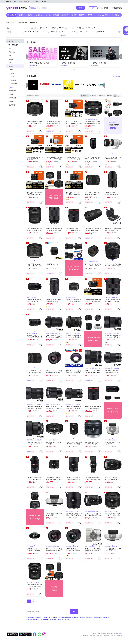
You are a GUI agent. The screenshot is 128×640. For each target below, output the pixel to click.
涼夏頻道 (65, 15)
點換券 (21, 15)
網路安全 (106, 635)
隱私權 (113, 635)
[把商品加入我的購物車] (41, 131)
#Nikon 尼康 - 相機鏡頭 (50, 617)
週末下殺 (82, 15)
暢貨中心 (39, 15)
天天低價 (56, 15)
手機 (10, 48)
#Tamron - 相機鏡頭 (64, 619)
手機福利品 (12, 52)
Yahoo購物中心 (16, 8)
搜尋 (74, 611)
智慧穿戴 (11, 59)
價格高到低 (102, 95)
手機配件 (11, 94)
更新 (120, 633)
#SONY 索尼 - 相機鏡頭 (101, 617)
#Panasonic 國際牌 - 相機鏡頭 (68, 617)
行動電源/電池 (12, 105)
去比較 (113, 128)
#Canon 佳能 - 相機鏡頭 (33, 617)
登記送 (30, 15)
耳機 (10, 55)
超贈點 (117, 15)
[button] (27, 56)
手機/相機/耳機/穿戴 (12, 45)
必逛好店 (74, 15)
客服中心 (85, 635)
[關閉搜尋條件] (38, 8)
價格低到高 (93, 95)
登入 (92, 8)
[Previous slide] (27, 108)
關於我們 (92, 635)
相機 (10, 63)
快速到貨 (48, 15)
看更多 (90, 15)
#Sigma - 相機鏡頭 (86, 617)
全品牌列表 (117, 76)
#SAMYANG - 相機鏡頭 (48, 619)
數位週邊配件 (12, 98)
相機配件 (11, 101)
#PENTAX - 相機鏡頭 (32, 619)
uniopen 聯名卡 (104, 15)
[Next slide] (42, 108)
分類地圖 (119, 635)
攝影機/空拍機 (12, 91)
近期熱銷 (109, 95)
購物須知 (99, 635)
